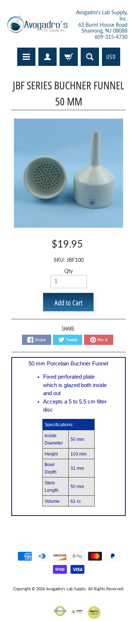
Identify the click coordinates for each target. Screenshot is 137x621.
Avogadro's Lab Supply (66, 588)
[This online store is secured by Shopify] (77, 609)
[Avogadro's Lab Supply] (37, 25)
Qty (68, 271)
